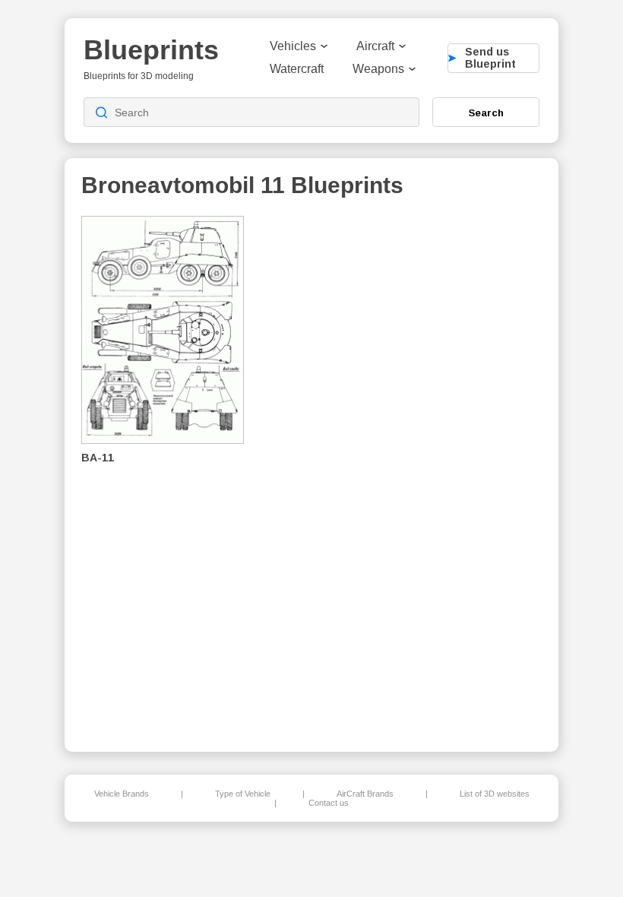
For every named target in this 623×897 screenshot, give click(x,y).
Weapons (378, 68)
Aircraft (375, 46)
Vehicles (293, 46)
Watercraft (297, 68)
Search (486, 112)
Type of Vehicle (242, 793)
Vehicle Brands (121, 793)
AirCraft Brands (365, 793)
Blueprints (151, 49)
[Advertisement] (462, 472)
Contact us (328, 802)
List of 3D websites (495, 793)
